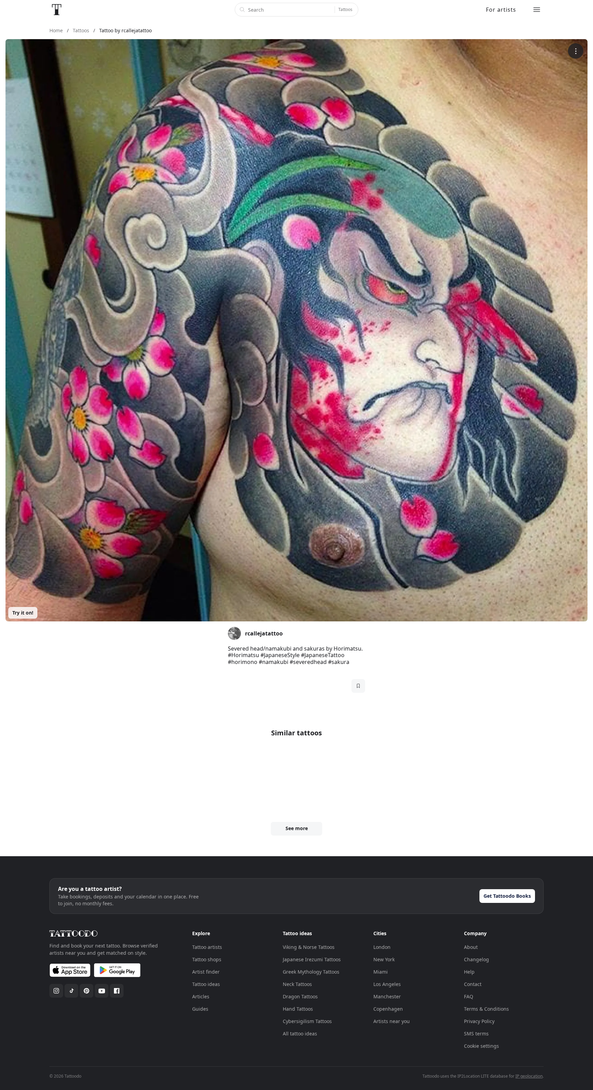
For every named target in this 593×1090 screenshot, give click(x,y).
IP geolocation (529, 1076)
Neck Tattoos (297, 984)
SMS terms (476, 1033)
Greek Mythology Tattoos (311, 971)
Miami (380, 971)
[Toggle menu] (537, 9)
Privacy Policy (479, 1021)
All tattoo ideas (300, 1033)
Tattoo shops (206, 959)
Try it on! (22, 612)
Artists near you (391, 1021)
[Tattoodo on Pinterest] (86, 991)
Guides (200, 1009)
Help (469, 971)
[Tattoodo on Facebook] (117, 991)
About (471, 947)
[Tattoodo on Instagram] (56, 991)
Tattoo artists (207, 947)
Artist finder (206, 971)
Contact (472, 984)
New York (384, 959)
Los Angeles (387, 984)
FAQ (468, 996)
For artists (501, 9)
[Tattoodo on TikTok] (71, 991)
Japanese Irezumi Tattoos (312, 959)
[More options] (575, 51)
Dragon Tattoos (300, 996)
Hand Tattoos (298, 1009)
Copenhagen (388, 1009)
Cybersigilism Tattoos (307, 1021)
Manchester (387, 996)
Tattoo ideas (206, 984)
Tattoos (345, 9)
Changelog (476, 959)
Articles (200, 996)
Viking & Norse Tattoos (309, 947)
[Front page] (56, 9)
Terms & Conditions (486, 1009)
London (382, 947)
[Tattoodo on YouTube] (101, 991)
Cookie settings (481, 1046)
